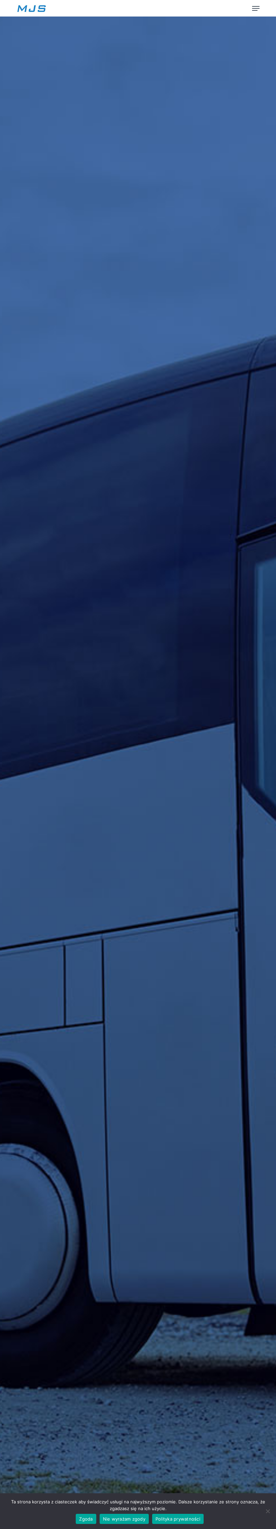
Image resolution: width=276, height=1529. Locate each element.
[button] (256, 8)
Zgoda (86, 1519)
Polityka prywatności (178, 1519)
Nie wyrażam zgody (124, 1519)
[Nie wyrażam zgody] (267, 1511)
